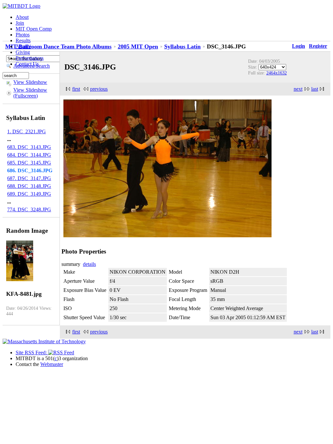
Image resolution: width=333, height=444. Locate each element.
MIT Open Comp (34, 29)
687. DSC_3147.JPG (29, 178)
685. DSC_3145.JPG (29, 162)
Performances (30, 58)
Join (20, 23)
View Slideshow (30, 82)
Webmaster (51, 364)
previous (99, 89)
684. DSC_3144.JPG (29, 155)
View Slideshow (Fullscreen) (30, 92)
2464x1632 (276, 72)
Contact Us (27, 64)
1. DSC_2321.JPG (26, 131)
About (22, 17)
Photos (23, 34)
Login (298, 46)
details (89, 264)
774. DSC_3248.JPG (29, 209)
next (298, 89)
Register (318, 46)
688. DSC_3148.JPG (29, 186)
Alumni (23, 46)
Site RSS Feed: (32, 352)
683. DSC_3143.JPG (29, 147)
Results (23, 40)
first (76, 89)
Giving (23, 52)
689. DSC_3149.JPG (29, 194)
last (314, 89)
